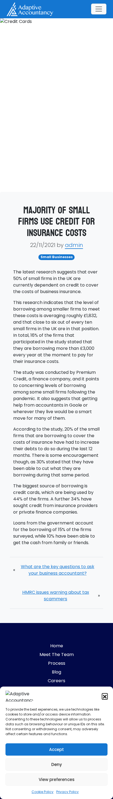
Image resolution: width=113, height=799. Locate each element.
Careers (56, 681)
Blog (56, 672)
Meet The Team (56, 654)
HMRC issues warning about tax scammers (55, 595)
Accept (56, 749)
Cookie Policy (42, 791)
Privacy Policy (67, 791)
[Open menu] (98, 9)
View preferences (57, 779)
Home (56, 646)
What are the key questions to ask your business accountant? (57, 570)
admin (74, 245)
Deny (56, 764)
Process (56, 663)
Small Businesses (57, 257)
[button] (105, 696)
